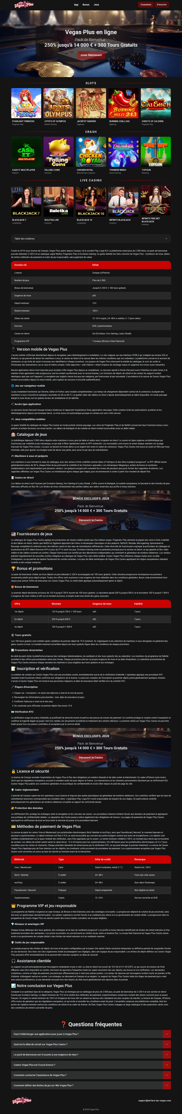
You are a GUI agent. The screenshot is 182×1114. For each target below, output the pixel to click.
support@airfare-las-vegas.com (154, 1100)
